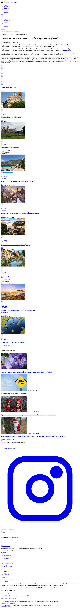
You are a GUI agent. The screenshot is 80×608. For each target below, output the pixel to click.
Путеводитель (7, 555)
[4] (1, 73)
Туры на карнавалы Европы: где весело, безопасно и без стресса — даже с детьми (28, 415)
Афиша (6, 12)
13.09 (5, 315)
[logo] (11, 2)
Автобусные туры (8, 563)
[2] (1, 68)
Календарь (6, 8)
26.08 (2, 150)
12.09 (8, 345)
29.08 (2, 345)
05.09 (2, 248)
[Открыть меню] (3, 2)
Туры (5, 5)
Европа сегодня (66, 50)
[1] (1, 65)
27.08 (5, 150)
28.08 (8, 150)
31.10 (8, 279)
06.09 (2, 120)
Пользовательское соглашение (26, 605)
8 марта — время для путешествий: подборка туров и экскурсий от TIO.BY (26, 372)
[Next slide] (4, 91)
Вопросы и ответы (9, 579)
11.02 (2, 216)
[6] (1, 78)
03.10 (5, 279)
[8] (1, 84)
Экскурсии (7, 6)
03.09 (2, 315)
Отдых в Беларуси (9, 566)
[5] (1, 76)
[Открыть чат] (1, 542)
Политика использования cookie (43, 605)
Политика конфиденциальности (9, 605)
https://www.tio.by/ (56, 588)
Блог (5, 9)
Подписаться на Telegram (9, 448)
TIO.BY (4, 603)
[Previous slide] (2, 91)
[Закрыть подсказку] (1, 530)
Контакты (6, 574)
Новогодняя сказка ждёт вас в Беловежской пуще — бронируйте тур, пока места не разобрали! (33, 436)
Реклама (6, 581)
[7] (1, 81)
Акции (5, 10)
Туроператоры (7, 556)
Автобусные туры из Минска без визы (13, 393)
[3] (1, 70)
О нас (5, 571)
